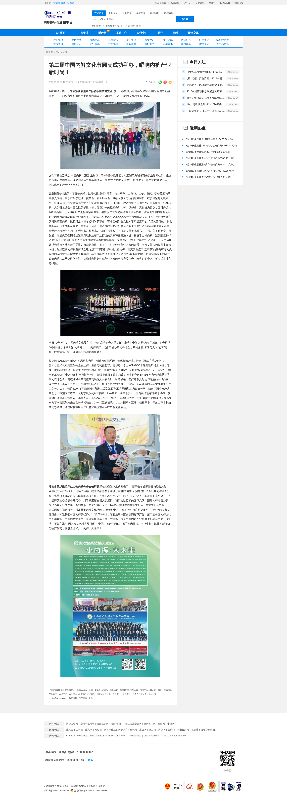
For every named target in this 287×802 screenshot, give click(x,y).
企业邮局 (199, 2)
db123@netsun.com (58, 698)
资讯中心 (142, 33)
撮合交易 (193, 33)
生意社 (79, 729)
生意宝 (69, 729)
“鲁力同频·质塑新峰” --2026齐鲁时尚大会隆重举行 (206, 104)
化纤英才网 (149, 723)
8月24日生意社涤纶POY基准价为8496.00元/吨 (210, 170)
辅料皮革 (186, 43)
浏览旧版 (239, 2)
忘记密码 (71, 2)
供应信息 (140, 13)
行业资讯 (58, 39)
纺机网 (133, 729)
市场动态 (95, 39)
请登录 (56, 2)
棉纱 (138, 25)
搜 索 (185, 19)
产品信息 (99, 13)
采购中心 (121, 33)
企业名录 (113, 13)
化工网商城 (160, 2)
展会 (160, 33)
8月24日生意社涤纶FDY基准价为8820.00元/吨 (210, 164)
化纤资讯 (95, 43)
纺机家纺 (149, 43)
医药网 (171, 729)
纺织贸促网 (72, 723)
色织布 (116, 25)
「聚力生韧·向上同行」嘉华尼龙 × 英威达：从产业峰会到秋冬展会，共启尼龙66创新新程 (206, 110)
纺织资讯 (154, 13)
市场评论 (149, 39)
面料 (133, 25)
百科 (175, 33)
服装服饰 (131, 43)
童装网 (161, 723)
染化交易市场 (208, 729)
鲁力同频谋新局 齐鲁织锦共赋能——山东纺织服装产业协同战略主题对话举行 (206, 97)
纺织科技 (186, 39)
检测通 (194, 729)
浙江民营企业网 (133, 723)
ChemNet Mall (151, 735)
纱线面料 (113, 43)
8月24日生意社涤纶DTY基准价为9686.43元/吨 (210, 158)
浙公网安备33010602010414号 (90, 790)
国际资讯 (113, 39)
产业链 (187, 2)
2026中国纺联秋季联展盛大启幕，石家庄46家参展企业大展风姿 (206, 91)
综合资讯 (58, 43)
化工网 (152, 729)
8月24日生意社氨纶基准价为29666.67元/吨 (208, 151)
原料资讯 (76, 43)
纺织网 (48, 2)
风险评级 (175, 2)
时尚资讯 (204, 39)
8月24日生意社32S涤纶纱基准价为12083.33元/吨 (211, 145)
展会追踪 (168, 39)
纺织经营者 (222, 39)
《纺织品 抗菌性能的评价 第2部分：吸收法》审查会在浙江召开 (206, 72)
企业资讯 (131, 39)
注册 (63, 2)
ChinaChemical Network (100, 735)
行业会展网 (183, 729)
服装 (122, 25)
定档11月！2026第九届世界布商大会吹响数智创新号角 (206, 84)
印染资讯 (168, 43)
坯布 (128, 25)
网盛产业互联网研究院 (115, 729)
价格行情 (76, 39)
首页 (62, 33)
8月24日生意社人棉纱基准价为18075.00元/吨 (209, 139)
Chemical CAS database (128, 735)
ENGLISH (225, 2)
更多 (90, 760)
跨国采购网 (102, 723)
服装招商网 (117, 723)
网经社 (212, 2)
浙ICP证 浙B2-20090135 (57, 790)
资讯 (58, 51)
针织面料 (107, 25)
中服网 (170, 723)
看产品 (103, 32)
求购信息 (127, 13)
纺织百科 (168, 13)
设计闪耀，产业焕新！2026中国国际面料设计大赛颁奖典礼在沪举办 (206, 78)
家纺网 (142, 729)
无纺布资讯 (222, 43)
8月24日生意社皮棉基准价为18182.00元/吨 (208, 177)
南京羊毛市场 (87, 723)
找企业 (84, 33)
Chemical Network (75, 735)
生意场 (88, 729)
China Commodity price (173, 735)
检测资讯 (204, 43)
